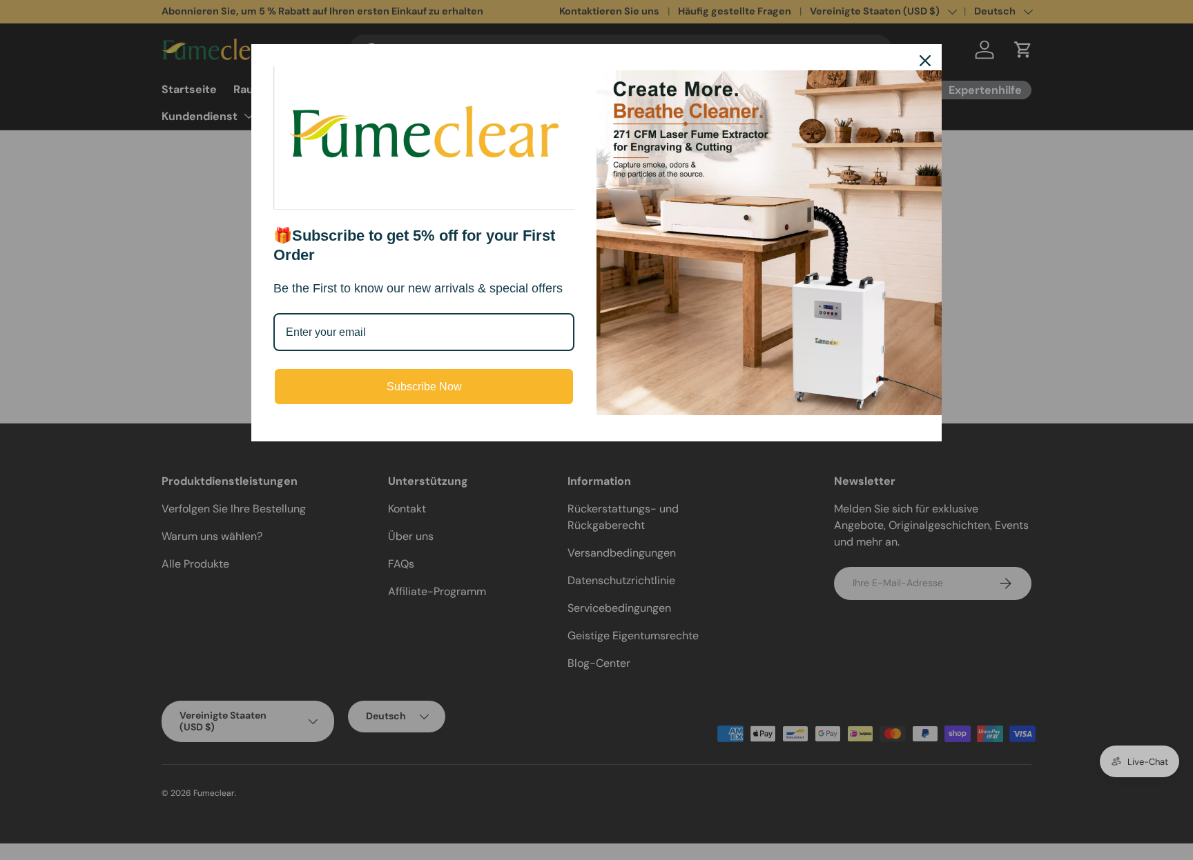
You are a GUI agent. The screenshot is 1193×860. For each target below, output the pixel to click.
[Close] (925, 60)
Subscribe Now (424, 386)
